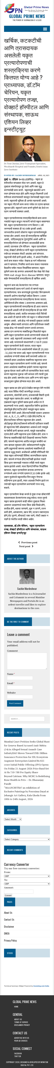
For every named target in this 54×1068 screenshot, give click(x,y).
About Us (8, 912)
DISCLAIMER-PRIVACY (22, 1025)
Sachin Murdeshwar (25, 175)
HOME (16, 1006)
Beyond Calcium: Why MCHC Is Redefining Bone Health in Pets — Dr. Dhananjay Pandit (27, 780)
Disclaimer (9, 926)
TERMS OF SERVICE (21, 1022)
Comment (12, 650)
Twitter (17, 1056)
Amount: (9, 887)
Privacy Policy (10, 940)
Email (10, 683)
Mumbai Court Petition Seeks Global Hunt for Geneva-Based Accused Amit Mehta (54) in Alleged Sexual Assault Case (27, 745)
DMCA (6, 933)
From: (7, 872)
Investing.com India (41, 986)
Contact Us (9, 919)
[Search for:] (27, 718)
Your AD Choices (20, 1040)
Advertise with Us (21, 1038)
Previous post (29, 542)
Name (10, 674)
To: (6, 880)
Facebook (18, 1053)
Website (11, 692)
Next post (24, 546)
